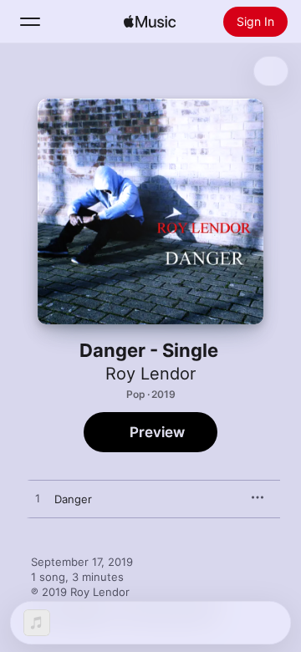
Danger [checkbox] (73, 499)
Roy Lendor (150, 374)
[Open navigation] (30, 21)
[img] (150, 21)
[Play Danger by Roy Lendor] (37, 499)
